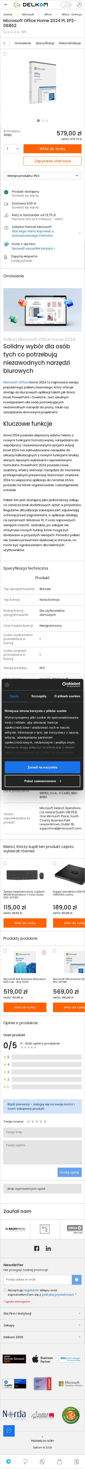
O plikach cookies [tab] (67, 696)
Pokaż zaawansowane (40, 781)
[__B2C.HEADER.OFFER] (76, 1462)
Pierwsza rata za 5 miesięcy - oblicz (37, 219)
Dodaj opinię (69, 1172)
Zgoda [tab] (14, 696)
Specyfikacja (45, 43)
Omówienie (22, 43)
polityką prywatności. (58, 1294)
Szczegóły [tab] (38, 696)
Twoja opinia (15, 1145)
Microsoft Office (15, 382)
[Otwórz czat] (9, 1431)
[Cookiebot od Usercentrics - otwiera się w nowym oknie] (62, 684)
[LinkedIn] (48, 1248)
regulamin (31, 1290)
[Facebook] (36, 1248)
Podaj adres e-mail (20, 1279)
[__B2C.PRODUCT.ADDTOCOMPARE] (5, 53)
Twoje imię (14, 1132)
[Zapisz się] (76, 1280)
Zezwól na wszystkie (42, 767)
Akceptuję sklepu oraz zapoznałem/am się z (42, 1292)
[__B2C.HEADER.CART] (59, 1462)
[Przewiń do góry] (6, 43)
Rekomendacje (70, 43)
